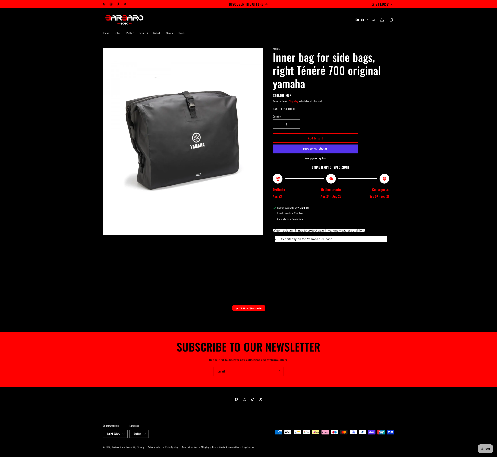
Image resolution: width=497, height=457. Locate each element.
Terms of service (189, 447)
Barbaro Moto (118, 447)
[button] (373, 19)
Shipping (293, 101)
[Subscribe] (279, 371)
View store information (290, 219)
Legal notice (248, 447)
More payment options (315, 158)
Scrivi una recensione (249, 308)
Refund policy (171, 447)
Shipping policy (208, 447)
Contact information (229, 447)
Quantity (277, 116)
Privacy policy (155, 447)
